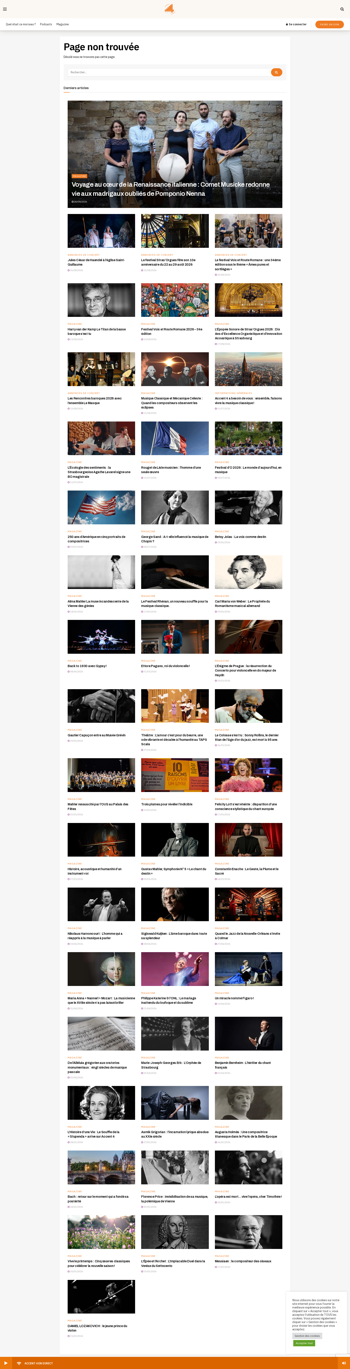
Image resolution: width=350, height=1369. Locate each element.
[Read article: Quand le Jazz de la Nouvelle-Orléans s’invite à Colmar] (248, 904)
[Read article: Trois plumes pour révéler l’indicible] (175, 775)
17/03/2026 (223, 1267)
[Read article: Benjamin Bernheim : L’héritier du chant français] (248, 1034)
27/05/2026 (150, 749)
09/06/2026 (223, 611)
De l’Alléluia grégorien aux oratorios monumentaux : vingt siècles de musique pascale (97, 1067)
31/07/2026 (223, 408)
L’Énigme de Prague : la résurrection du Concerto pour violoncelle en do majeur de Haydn (245, 670)
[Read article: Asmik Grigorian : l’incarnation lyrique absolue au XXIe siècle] (175, 1103)
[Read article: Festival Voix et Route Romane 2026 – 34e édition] (175, 300)
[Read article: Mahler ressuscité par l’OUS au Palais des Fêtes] (101, 775)
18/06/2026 (76, 611)
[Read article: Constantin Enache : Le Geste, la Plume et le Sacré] (248, 840)
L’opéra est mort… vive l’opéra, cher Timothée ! (248, 1196)
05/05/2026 (150, 879)
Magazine (63, 24)
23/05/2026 (76, 814)
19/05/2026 (150, 810)
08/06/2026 (76, 671)
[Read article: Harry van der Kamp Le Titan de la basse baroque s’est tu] (101, 300)
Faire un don (329, 24)
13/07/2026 (76, 482)
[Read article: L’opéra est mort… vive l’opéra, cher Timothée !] (248, 1167)
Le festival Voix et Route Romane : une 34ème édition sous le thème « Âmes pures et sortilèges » (248, 264)
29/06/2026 (223, 542)
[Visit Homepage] (173, 9)
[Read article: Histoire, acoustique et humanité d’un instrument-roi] (101, 840)
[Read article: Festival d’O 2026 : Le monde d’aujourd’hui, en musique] (248, 438)
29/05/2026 (223, 680)
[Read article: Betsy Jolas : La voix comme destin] (248, 507)
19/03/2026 (150, 1271)
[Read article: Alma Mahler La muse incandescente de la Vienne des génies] (101, 572)
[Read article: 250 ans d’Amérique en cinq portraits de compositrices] (101, 507)
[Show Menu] (5, 9)
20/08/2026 (223, 274)
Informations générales (233, 393)
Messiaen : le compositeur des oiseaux (243, 1261)
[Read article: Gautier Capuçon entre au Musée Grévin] (101, 706)
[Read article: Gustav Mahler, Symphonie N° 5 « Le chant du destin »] (175, 840)
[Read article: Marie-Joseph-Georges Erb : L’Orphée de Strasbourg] (175, 1034)
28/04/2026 (150, 943)
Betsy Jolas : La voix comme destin (240, 537)
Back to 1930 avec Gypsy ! (87, 666)
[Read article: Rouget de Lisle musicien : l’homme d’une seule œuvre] (175, 438)
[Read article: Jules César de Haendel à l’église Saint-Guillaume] (101, 231)
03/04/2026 (76, 1077)
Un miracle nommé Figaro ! (234, 998)
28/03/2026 (76, 1142)
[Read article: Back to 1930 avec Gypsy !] (101, 637)
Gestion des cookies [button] (307, 1336)
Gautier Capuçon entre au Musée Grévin (97, 735)
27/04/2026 (223, 943)
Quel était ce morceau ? (21, 24)
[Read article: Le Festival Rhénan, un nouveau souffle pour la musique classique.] (175, 572)
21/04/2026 (76, 1008)
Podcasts (46, 24)
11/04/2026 (150, 1008)
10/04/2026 (223, 1003)
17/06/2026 (150, 611)
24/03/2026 (76, 1206)
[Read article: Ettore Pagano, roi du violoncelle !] (175, 637)
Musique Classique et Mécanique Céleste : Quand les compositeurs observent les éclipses (172, 403)
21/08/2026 (150, 270)
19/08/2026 (76, 339)
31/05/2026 (150, 671)
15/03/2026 (76, 1336)
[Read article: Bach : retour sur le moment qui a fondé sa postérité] (101, 1167)
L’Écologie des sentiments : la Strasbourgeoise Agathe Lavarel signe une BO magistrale (99, 472)
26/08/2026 (80, 201)
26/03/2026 (223, 1142)
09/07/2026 (223, 477)
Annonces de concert (84, 255)
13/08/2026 (76, 408)
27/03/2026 (150, 1142)
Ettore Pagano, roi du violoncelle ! (165, 666)
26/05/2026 (223, 745)
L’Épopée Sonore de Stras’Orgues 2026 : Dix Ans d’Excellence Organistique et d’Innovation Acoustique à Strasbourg (248, 334)
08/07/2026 (150, 546)
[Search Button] (342, 9)
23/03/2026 (150, 1206)
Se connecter (297, 24)
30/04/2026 (76, 943)
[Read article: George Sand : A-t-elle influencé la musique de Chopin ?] (175, 507)
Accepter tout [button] (304, 1343)
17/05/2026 (223, 814)
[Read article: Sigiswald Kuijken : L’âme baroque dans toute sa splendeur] (175, 904)
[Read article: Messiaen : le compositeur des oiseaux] (248, 1232)
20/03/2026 (223, 1202)
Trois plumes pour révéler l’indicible (166, 804)
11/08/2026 (150, 413)
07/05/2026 (76, 879)
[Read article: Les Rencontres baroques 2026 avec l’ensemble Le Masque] (101, 369)
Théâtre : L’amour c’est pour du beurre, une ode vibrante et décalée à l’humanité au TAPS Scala (174, 739)
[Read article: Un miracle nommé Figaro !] (248, 969)
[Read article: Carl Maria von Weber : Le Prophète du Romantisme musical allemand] (248, 572)
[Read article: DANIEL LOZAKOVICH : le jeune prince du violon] (101, 1297)
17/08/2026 (223, 344)
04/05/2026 (223, 879)
